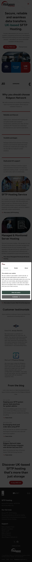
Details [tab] (16, 268)
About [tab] (26, 268)
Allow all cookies (16, 292)
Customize (15, 296)
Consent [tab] (5, 268)
